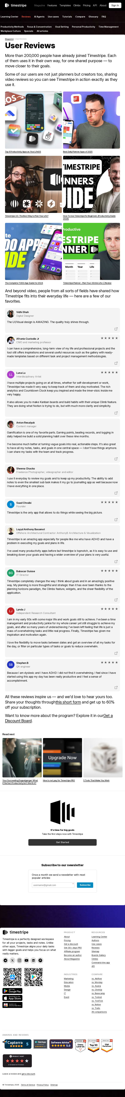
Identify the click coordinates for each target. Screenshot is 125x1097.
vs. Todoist (97, 997)
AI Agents (39, 16)
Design (67, 989)
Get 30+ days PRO (73, 947)
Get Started (62, 842)
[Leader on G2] (106, 1045)
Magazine (39, 5)
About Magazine (72, 959)
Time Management (108, 27)
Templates (65, 5)
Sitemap (95, 951)
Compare (80, 16)
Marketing (68, 978)
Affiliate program (72, 951)
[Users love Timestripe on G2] (80, 1045)
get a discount (28, 1074)
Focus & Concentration (39, 27)
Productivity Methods (12, 27)
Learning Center (99, 936)
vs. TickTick (97, 1000)
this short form (68, 702)
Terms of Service (28, 1085)
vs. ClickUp (97, 989)
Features (52, 5)
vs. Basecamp (98, 993)
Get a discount (71, 944)
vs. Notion (96, 1004)
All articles (42, 31)
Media (67, 986)
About (103, 5)
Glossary (93, 16)
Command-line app (101, 962)
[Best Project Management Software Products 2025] (93, 1045)
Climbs (76, 5)
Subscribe (85, 885)
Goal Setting (62, 27)
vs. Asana (96, 986)
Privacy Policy (43, 1085)
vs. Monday (97, 982)
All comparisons (99, 1012)
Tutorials (67, 16)
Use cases (53, 16)
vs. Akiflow (97, 978)
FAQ (104, 16)
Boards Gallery (99, 955)
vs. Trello (96, 1008)
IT (65, 993)
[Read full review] (116, 329)
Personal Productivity (83, 27)
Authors (95, 940)
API (95, 5)
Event (66, 997)
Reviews (96, 947)
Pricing (86, 5)
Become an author (73, 955)
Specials (28, 31)
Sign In (115, 5)
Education (68, 982)
